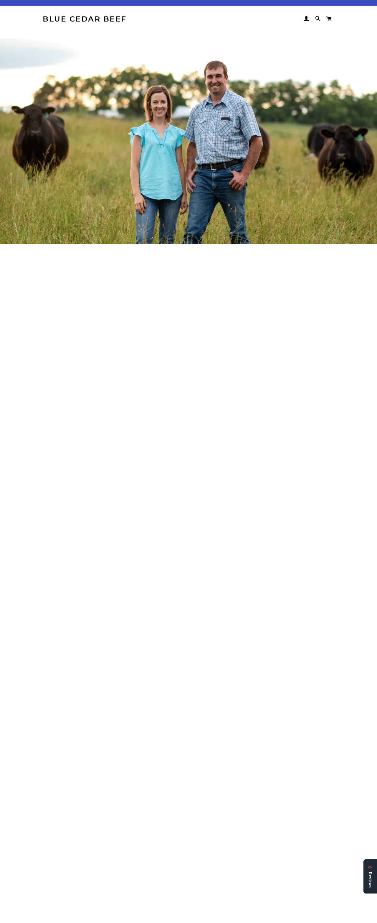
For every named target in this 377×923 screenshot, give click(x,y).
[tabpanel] (188, 138)
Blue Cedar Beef (85, 18)
